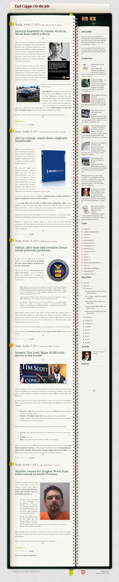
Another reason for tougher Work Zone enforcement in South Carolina (41, 473)
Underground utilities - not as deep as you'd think (98, 81)
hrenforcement (88, 243)
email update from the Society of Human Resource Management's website (43, 203)
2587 (29, 411)
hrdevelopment (88, 240)
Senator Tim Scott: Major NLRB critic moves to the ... (95, 307)
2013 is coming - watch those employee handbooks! (41, 140)
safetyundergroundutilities (91, 268)
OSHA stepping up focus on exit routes (99, 96)
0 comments (58, 25)
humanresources (49, 132)
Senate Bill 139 (46, 91)
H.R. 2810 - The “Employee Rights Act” (31, 416)
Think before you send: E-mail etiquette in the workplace (98, 112)
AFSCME (22, 437)
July (86, 330)
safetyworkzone (49, 25)
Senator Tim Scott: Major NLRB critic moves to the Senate (39, 354)
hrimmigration (88, 246)
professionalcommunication (91, 262)
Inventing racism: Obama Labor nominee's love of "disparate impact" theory (98, 191)
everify (86, 234)
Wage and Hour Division (54, 331)
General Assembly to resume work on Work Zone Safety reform (40, 33)
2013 (85, 283)
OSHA (86, 260)
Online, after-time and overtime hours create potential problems (41, 249)
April (86, 339)
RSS (85, 18)
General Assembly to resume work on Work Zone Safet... (95, 292)
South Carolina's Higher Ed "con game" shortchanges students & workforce (98, 127)
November (88, 317)
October (87, 320)
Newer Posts (19, 555)
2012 (85, 286)
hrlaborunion (44, 346)
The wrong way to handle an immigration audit (99, 144)
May (86, 336)
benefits (86, 229)
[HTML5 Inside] (83, 572)
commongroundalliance (90, 232)
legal (85, 254)
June (86, 333)
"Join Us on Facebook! (93, 18)
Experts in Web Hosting (102, 573)
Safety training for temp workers (97, 65)
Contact (93, 23)
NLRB (56, 132)
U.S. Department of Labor (33, 331)
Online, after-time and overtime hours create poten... (95, 302)
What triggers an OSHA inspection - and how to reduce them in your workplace (97, 209)
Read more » (20, 121)
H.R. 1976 (23, 411)
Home (26, 555)
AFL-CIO (22, 432)
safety (43, 25)
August (87, 327)
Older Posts (33, 555)
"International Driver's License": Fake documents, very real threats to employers (92, 176)
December (88, 288)
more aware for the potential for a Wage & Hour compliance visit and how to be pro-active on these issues (29, 263)
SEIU (21, 439)
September (88, 323)
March (87, 342)
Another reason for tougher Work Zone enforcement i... (95, 312)
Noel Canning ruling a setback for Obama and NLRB (97, 160)
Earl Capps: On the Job (32, 6)
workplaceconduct (89, 274)
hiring (42, 132)
